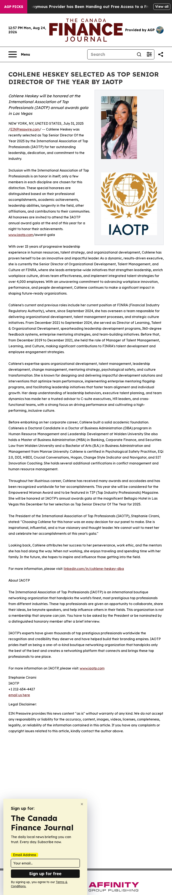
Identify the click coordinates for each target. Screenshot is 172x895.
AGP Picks (13, 7)
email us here (19, 695)
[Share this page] (161, 54)
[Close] (82, 804)
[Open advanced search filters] (149, 54)
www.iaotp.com (20, 235)
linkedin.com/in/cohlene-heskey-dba (94, 569)
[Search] (139, 54)
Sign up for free (45, 873)
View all (161, 6)
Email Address (24, 855)
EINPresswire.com (24, 129)
